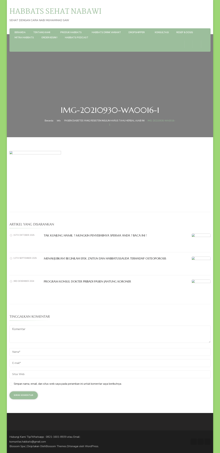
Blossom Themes (56, 446)
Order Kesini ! (49, 37)
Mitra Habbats (24, 37)
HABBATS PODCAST (76, 37)
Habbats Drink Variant (106, 32)
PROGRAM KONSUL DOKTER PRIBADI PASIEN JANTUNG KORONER (87, 281)
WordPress (91, 446)
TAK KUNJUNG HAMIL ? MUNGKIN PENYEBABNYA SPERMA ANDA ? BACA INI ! (95, 235)
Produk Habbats (71, 32)
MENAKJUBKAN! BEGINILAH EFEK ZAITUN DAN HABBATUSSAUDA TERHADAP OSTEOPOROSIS (105, 258)
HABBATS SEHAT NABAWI (55, 12)
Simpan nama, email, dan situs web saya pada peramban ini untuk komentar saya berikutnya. (68, 384)
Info (59, 120)
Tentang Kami (41, 32)
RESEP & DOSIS (184, 32)
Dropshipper (137, 32)
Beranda (20, 32)
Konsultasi (162, 32)
